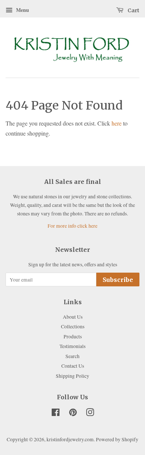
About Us (73, 316)
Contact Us (72, 366)
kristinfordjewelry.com (70, 439)
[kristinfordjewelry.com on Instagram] (90, 413)
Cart (132, 10)
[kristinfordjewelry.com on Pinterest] (73, 413)
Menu (21, 10)
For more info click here (72, 225)
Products (73, 336)
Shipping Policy (72, 376)
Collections (72, 326)
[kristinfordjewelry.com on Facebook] (55, 413)
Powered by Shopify (117, 439)
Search (72, 356)
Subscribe (118, 279)
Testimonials (72, 346)
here (117, 123)
